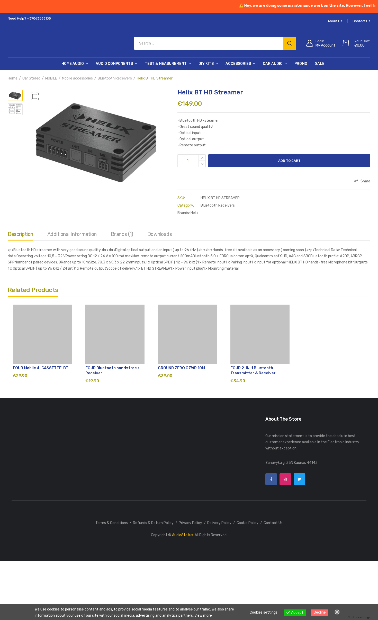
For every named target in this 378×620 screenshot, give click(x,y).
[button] (35, 96)
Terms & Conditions (111, 523)
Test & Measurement (166, 63)
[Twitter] (299, 479)
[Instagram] (285, 479)
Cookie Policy (247, 523)
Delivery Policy (219, 523)
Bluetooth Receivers (115, 78)
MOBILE (51, 78)
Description (20, 234)
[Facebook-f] (271, 479)
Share (365, 181)
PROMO (300, 63)
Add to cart (289, 161)
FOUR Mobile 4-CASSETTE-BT (40, 368)
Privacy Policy (190, 523)
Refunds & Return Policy (153, 523)
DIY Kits (206, 63)
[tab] (20, 235)
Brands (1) (122, 234)
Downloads (159, 234)
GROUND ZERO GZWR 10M (181, 368)
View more (203, 615)
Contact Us (273, 523)
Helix (195, 213)
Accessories (238, 63)
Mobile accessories (77, 78)
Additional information (72, 234)
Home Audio (72, 63)
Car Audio (273, 63)
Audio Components (114, 63)
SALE (320, 63)
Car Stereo (31, 78)
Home (12, 78)
